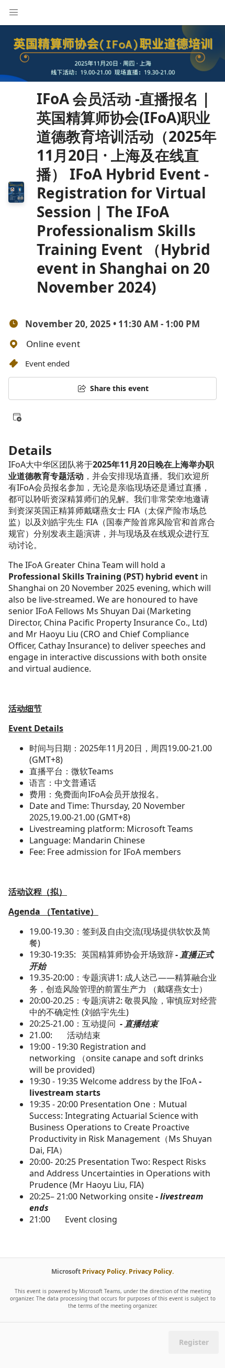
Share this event (119, 388)
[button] (16, 416)
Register (194, 1342)
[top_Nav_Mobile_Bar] (13, 12)
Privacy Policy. (104, 1271)
